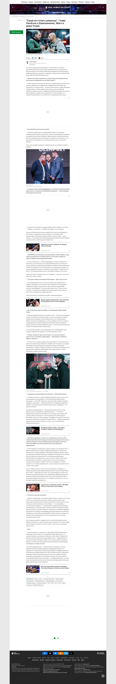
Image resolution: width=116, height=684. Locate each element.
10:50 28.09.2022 (15, 16)
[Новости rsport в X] (71, 653)
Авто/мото (57, 657)
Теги (81, 657)
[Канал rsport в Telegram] (65, 653)
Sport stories (72, 657)
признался (47, 189)
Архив (82, 660)
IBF (52, 583)
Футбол (29, 657)
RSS (79, 660)
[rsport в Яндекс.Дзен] (50, 653)
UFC (49, 583)
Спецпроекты (35, 660)
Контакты (74, 660)
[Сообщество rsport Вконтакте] (55, 653)
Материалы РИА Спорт (38, 585)
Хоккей (52, 657)
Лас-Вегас (29, 585)
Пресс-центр (60, 660)
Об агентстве (67, 660)
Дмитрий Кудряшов (50, 580)
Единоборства (30, 578)
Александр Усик (30, 580)
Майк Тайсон (59, 580)
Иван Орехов (33, 61)
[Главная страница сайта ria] (53, 7)
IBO (56, 583)
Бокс (40, 578)
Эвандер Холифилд (31, 583)
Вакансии (14, 666)
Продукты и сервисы (50, 660)
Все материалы (32, 64)
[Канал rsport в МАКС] (44, 653)
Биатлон (44, 657)
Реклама (42, 660)
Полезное (86, 657)
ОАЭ (59, 583)
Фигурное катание (36, 657)
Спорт (36, 578)
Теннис (77, 657)
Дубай (63, 583)
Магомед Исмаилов (40, 580)
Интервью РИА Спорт (41, 583)
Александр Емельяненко (48, 578)
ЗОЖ (48, 657)
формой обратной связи (79, 668)
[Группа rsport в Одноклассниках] (60, 653)
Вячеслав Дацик (59, 578)
